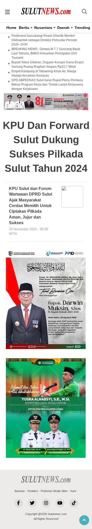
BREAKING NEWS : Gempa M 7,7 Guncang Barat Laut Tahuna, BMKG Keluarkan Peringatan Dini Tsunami (46, 53)
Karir (73, 490)
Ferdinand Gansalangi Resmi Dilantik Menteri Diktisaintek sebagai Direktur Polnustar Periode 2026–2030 (44, 40)
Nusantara (43, 28)
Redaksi (33, 490)
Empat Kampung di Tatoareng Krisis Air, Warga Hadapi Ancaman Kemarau (44, 73)
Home (11, 28)
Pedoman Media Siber (54, 490)
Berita (24, 28)
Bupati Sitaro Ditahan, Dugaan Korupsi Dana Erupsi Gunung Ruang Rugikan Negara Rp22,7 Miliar (48, 64)
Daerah (63, 28)
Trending (82, 28)
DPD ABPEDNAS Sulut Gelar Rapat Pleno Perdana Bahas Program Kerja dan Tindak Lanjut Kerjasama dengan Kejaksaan (47, 84)
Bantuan (20, 490)
